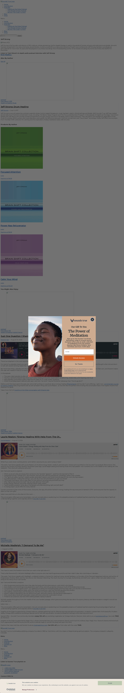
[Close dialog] (92, 319)
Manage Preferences (28, 689)
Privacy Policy (71, 370)
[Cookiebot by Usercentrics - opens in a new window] (11, 689)
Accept (110, 683)
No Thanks (79, 364)
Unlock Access (79, 358)
